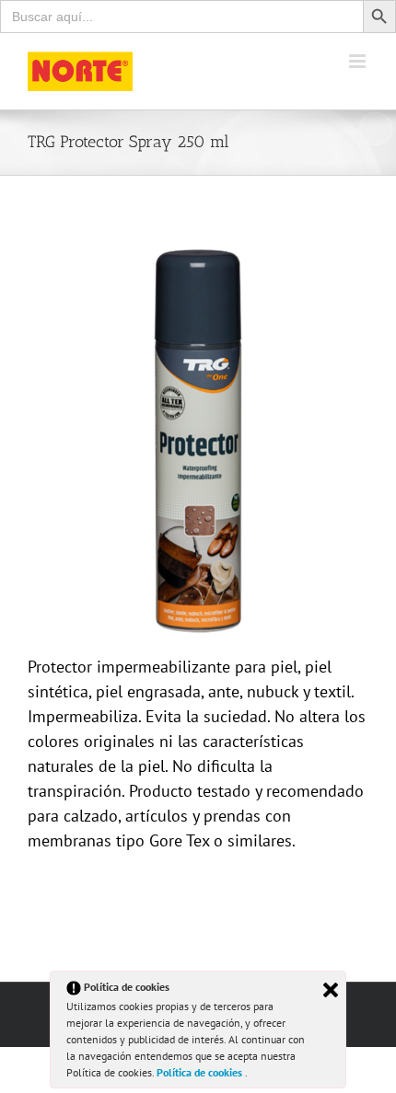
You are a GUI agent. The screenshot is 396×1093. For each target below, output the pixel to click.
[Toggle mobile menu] (358, 61)
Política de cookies (201, 1072)
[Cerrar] (330, 990)
